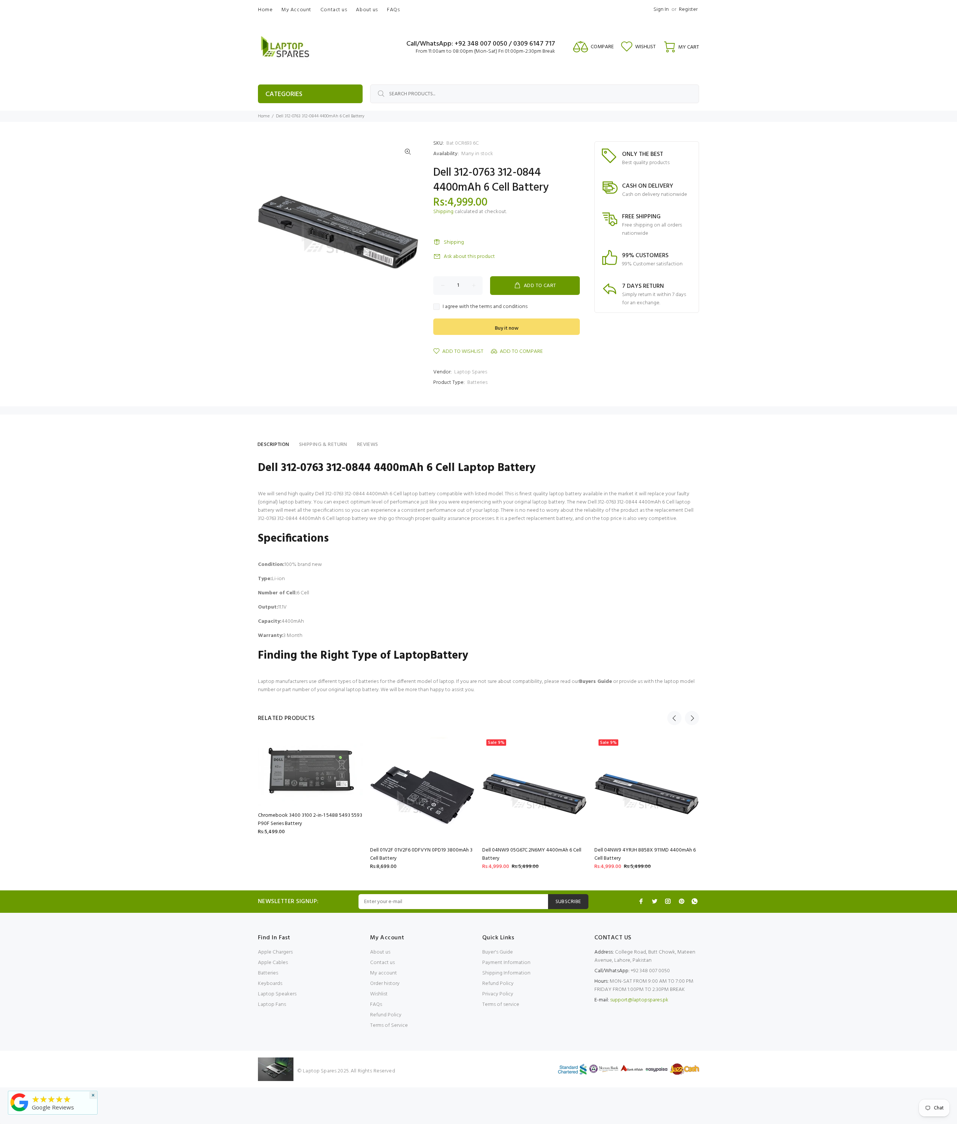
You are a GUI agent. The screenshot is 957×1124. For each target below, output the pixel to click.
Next (692, 718)
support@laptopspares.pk (639, 1000)
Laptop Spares (470, 372)
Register (688, 9)
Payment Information (506, 962)
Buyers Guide (595, 681)
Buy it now (506, 328)
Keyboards (270, 983)
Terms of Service (389, 1025)
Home (264, 116)
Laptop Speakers (277, 994)
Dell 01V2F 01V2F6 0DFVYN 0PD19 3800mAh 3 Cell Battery (421, 854)
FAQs (376, 1004)
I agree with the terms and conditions (485, 307)
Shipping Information (506, 973)
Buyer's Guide (497, 952)
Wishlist (379, 994)
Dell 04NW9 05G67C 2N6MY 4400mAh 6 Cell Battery (531, 854)
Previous (674, 718)
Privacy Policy (497, 994)
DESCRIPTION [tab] (273, 444)
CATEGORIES (283, 94)
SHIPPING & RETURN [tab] (323, 444)
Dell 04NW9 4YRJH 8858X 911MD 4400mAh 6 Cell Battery (645, 854)
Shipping (443, 211)
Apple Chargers (275, 952)
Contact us (382, 962)
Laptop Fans (272, 1004)
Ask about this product (469, 256)
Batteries (477, 382)
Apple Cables (273, 962)
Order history (385, 983)
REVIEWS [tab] (367, 444)
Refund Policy (385, 1015)
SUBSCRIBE (568, 901)
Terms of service (500, 1004)
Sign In (661, 9)
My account (383, 973)
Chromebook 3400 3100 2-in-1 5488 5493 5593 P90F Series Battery (310, 819)
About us (380, 952)
